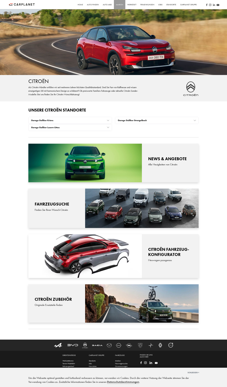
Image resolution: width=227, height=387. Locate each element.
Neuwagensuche (121, 363)
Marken (118, 361)
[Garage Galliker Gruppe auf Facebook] (141, 362)
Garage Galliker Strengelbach (132, 120)
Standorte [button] (171, 4)
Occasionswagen (121, 366)
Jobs (90, 363)
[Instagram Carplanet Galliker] (210, 4)
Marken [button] (119, 4)
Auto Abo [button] (107, 4)
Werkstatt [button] (131, 4)
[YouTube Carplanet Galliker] (218, 4)
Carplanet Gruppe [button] (188, 4)
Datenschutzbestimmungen (123, 382)
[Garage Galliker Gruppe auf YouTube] (156, 363)
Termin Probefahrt (69, 363)
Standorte (92, 361)
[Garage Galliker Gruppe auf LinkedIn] (150, 362)
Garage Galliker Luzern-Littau (45, 127)
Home (80, 4)
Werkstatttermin (68, 361)
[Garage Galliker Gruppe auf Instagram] (145, 362)
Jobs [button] (160, 4)
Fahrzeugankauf (68, 366)
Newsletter (93, 366)
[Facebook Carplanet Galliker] (206, 4)
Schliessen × (193, 372)
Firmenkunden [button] (147, 4)
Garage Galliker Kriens (42, 120)
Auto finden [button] (93, 4)
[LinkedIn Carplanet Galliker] (214, 4)
